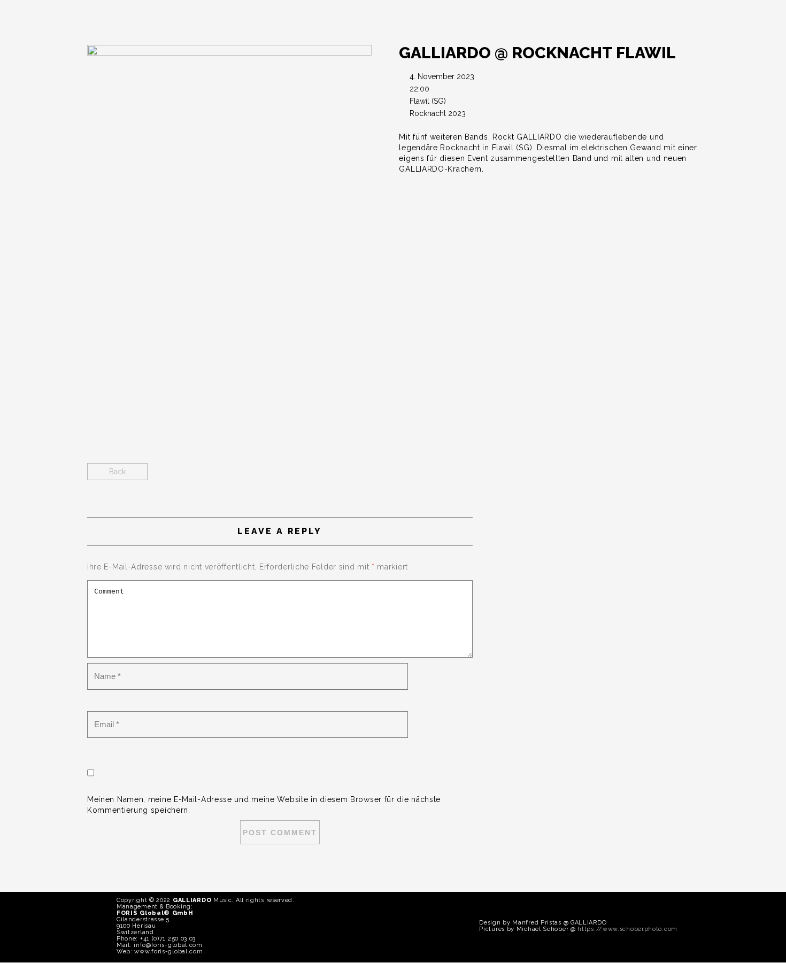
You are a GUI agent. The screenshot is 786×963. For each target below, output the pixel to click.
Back (117, 471)
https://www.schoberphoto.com (627, 929)
